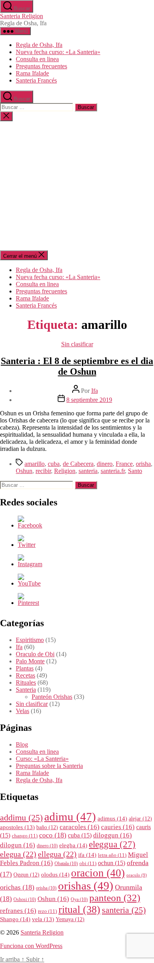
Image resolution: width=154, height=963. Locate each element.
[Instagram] (30, 564)
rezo (47, 911)
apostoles (17, 827)
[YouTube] (29, 583)
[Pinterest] (28, 602)
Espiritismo (30, 639)
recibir (43, 470)
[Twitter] (27, 544)
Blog (22, 744)
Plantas (25, 668)
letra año (112, 855)
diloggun (112, 835)
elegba (73, 845)
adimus (112, 818)
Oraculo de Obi (35, 654)
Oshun (24, 470)
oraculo (136, 875)
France (124, 463)
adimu (70, 816)
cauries (118, 827)
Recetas (25, 675)
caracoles (80, 827)
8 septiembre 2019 (89, 399)
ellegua (57, 854)
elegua (18, 854)
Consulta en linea (37, 59)
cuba (54, 463)
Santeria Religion (21, 16)
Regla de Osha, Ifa (39, 44)
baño (47, 827)
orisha (143, 463)
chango (25, 836)
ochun (111, 863)
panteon (114, 897)
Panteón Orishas (52, 696)
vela (43, 919)
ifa (87, 854)
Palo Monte (30, 661)
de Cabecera (78, 463)
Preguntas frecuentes (41, 66)
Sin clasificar (77, 344)
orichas (17, 887)
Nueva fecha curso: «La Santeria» (58, 52)
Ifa (94, 390)
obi (87, 863)
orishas (85, 885)
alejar (140, 819)
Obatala (66, 863)
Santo (135, 470)
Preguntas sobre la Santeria (49, 765)
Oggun (26, 875)
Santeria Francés (36, 80)
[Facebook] (30, 525)
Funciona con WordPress (31, 945)
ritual (79, 909)
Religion (64, 470)
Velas (22, 711)
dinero (105, 463)
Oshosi (24, 899)
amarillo (34, 463)
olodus (55, 874)
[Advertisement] (77, 185)
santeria (88, 470)
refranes (18, 910)
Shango (15, 919)
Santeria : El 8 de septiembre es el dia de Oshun (77, 366)
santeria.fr (113, 470)
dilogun (17, 845)
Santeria (26, 689)
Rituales (26, 682)
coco (52, 835)
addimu (21, 817)
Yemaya (70, 919)
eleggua (112, 844)
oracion (98, 873)
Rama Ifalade (32, 73)
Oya (79, 899)
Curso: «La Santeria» (42, 758)
